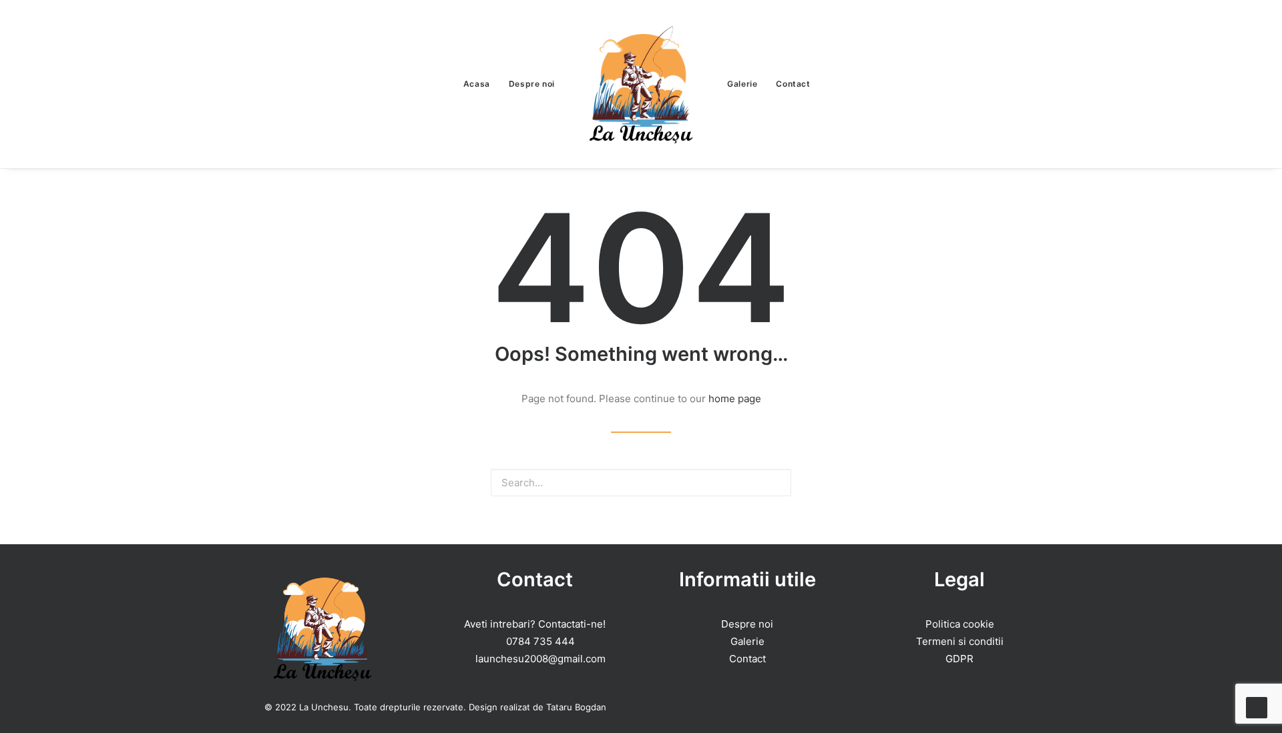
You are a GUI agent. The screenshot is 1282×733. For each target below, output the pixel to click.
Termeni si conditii (960, 641)
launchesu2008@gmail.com (540, 658)
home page (734, 398)
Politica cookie (959, 624)
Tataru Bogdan (576, 707)
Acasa (476, 84)
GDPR (959, 658)
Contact (793, 84)
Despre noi (532, 84)
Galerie (742, 84)
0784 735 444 (540, 641)
